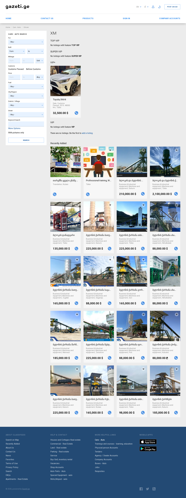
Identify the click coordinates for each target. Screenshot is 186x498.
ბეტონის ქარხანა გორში (131, 290)
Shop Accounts (57, 467)
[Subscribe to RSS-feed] (154, 488)
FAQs (8, 475)
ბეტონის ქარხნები (162, 399)
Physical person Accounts (106, 448)
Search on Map (12, 440)
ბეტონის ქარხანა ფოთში (131, 344)
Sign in (126, 18)
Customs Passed (16, 69)
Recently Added (13, 444)
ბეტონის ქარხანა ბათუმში (98, 235)
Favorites (10, 459)
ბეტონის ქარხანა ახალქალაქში (165, 235)
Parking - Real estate (59, 451)
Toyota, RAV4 (59, 99)
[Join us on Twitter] (147, 488)
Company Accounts (169, 18)
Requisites (100, 471)
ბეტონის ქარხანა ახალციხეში (165, 290)
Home (8, 18)
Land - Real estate (58, 448)
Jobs (97, 467)
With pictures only (16, 132)
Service (53, 455)
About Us (10, 448)
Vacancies (54, 463)
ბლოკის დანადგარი (64, 235)
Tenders (98, 451)
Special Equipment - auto (61, 475)
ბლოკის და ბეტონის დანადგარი (131, 180)
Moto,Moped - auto (58, 479)
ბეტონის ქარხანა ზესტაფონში (98, 344)
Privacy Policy (12, 467)
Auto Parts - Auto (58, 471)
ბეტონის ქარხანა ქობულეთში (165, 344)
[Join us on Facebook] (141, 488)
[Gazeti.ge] (17, 9)
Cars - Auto (17, 27)
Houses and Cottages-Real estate (65, 440)
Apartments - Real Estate (17, 479)
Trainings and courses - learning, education (113, 444)
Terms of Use (12, 463)
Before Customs (33, 69)
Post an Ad (172, 7)
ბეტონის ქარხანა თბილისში (131, 235)
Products (88, 18)
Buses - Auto (100, 463)
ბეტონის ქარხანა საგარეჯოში (98, 290)
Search (9, 471)
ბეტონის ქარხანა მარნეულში (65, 344)
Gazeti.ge (26, 489)
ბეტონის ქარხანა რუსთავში (98, 399)
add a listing (87, 133)
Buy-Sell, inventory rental (61, 459)
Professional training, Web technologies (98, 180)
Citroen (26, 27)
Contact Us (47, 18)
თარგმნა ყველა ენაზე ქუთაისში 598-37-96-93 (65, 180)
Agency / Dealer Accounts (106, 455)
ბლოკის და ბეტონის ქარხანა (165, 180)
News (8, 455)
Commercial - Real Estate (61, 444)
